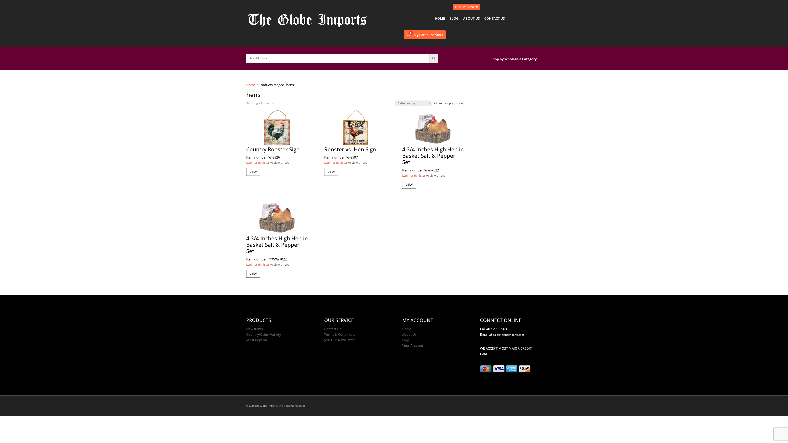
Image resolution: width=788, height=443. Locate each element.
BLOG (454, 19)
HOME (440, 19)
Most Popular (256, 340)
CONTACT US (494, 19)
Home (251, 85)
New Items (254, 329)
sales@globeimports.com (508, 335)
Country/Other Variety (263, 334)
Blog (405, 340)
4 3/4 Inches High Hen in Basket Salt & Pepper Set (433, 156)
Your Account (412, 345)
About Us (409, 334)
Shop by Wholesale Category (514, 59)
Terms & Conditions (339, 334)
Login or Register (257, 162)
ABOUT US (471, 19)
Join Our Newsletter (339, 340)
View (253, 172)
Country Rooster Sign (273, 149)
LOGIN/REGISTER (466, 7)
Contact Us (332, 329)
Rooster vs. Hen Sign (350, 149)
